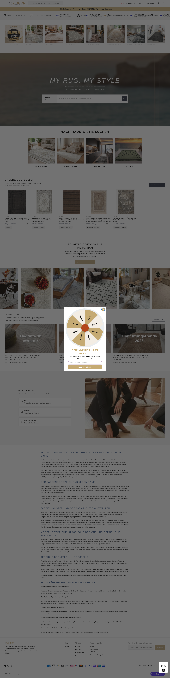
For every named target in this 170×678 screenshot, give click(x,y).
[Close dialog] (103, 309)
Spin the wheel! (85, 367)
